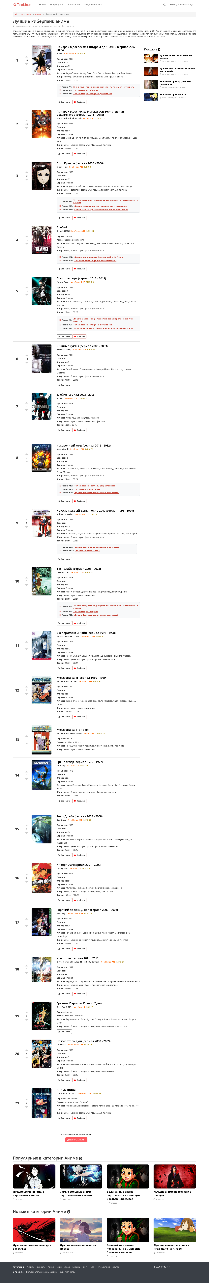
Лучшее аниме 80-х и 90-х (87, 550)
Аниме (38, 14)
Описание (65, 102)
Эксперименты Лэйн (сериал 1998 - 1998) (86, 633)
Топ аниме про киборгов (85, 90)
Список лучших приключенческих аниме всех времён (101, 209)
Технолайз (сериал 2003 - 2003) (79, 569)
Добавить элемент (76, 1139)
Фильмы (30, 1267)
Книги (85, 1267)
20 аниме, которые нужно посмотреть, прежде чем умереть (103, 87)
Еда (92, 1267)
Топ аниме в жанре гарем (87, 489)
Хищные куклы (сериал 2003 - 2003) (82, 346)
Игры (59, 1267)
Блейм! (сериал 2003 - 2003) (76, 394)
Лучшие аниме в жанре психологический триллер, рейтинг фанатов (103, 320)
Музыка (76, 1267)
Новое (42, 5)
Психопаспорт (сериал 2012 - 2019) (81, 278)
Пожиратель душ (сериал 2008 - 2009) (83, 1041)
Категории (74, 5)
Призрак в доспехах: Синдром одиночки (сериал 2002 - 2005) (97, 48)
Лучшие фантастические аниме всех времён (96, 492)
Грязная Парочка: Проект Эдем (79, 1003)
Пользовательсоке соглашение (41, 1271)
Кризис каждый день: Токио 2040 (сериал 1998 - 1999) (95, 510)
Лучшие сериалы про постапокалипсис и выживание (100, 206)
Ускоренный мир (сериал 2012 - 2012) (84, 445)
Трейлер (81, 102)
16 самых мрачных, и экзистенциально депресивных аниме (103, 328)
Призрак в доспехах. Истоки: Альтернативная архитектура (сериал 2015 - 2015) (90, 113)
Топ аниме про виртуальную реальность (94, 485)
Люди (67, 1267)
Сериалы (41, 1267)
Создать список (93, 5)
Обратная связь (67, 1271)
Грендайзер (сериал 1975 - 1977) (80, 762)
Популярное (56, 5)
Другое (115, 1267)
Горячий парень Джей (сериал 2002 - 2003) (87, 910)
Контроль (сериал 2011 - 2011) (78, 958)
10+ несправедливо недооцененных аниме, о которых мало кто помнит (105, 201)
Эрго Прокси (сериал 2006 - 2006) (80, 163)
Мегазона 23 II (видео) (73, 730)
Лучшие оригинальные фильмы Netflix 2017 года (98, 257)
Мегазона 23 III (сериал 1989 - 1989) (81, 678)
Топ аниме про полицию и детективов (92, 93)
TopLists (23, 5)
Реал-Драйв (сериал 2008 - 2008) (80, 816)
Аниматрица (66, 1090)
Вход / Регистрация (183, 5)
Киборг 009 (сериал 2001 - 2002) (79, 865)
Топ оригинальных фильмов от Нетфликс (95, 260)
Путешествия (103, 1267)
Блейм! (62, 227)
